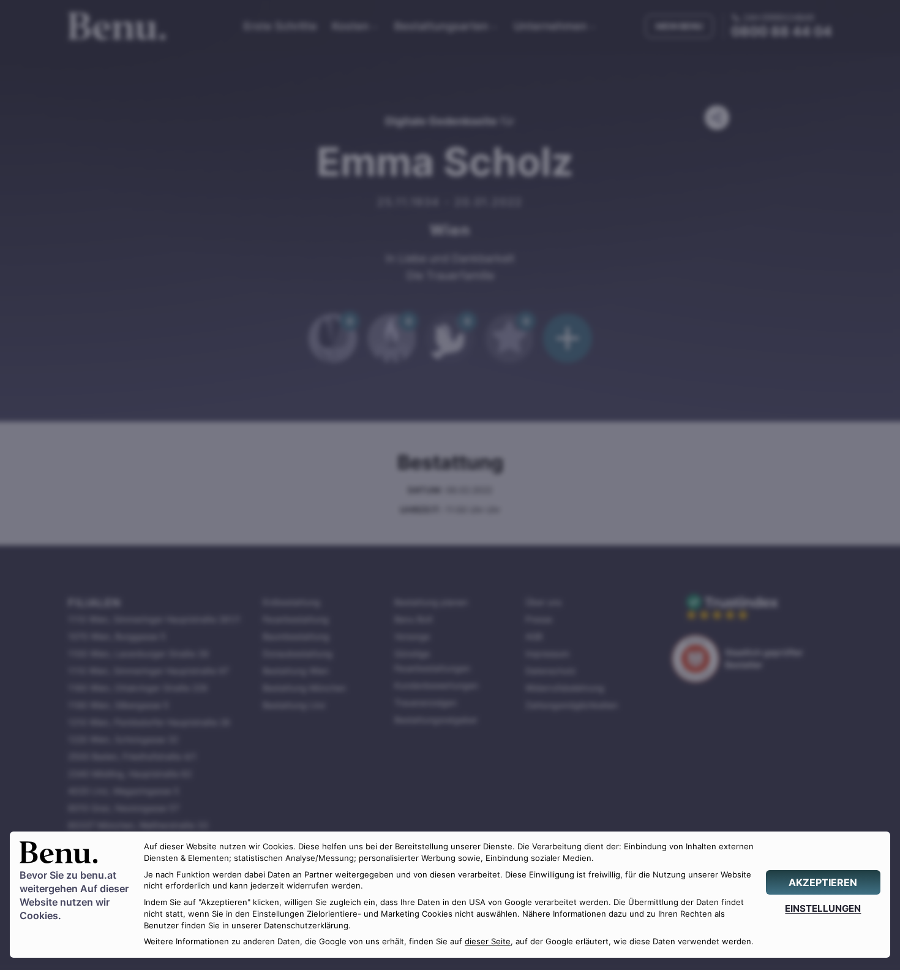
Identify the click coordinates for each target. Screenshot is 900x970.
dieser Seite (488, 941)
